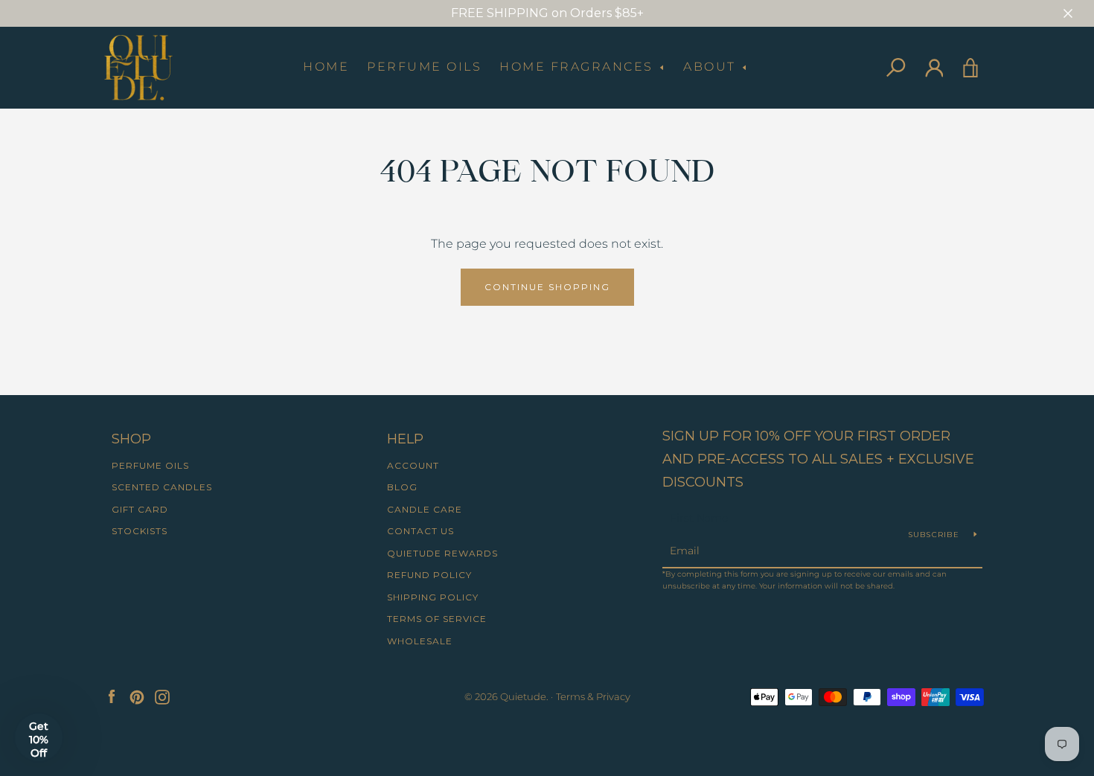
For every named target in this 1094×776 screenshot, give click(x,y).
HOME (326, 67)
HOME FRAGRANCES (578, 67)
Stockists (139, 530)
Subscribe (935, 534)
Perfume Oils (424, 67)
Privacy (613, 696)
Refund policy (429, 574)
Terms (570, 696)
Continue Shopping (547, 286)
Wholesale (419, 641)
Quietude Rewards (442, 553)
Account (413, 465)
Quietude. (524, 696)
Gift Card (140, 509)
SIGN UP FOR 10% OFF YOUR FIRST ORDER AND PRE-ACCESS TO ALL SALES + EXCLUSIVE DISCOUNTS (818, 459)
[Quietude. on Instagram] (162, 696)
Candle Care (424, 509)
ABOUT (711, 67)
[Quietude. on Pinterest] (136, 696)
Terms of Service (437, 618)
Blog (402, 487)
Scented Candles (162, 487)
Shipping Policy (433, 597)
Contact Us (420, 530)
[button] (39, 737)
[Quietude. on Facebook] (111, 696)
